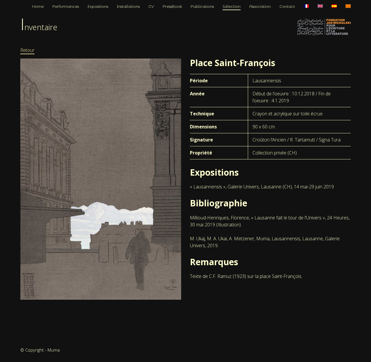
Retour (27, 50)
